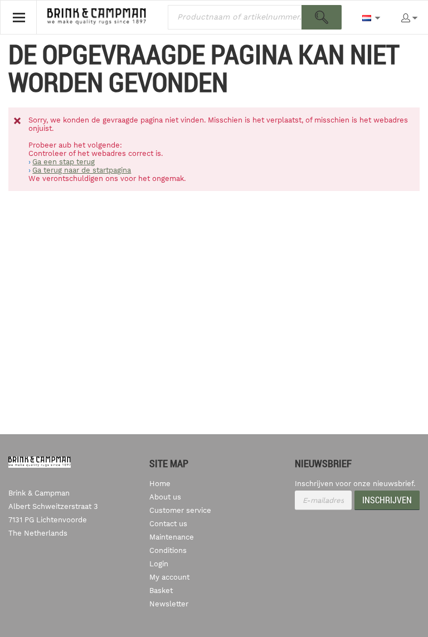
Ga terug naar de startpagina (81, 170)
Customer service (180, 510)
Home (160, 483)
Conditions (168, 550)
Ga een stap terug (63, 162)
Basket (161, 590)
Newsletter (168, 604)
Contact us (168, 524)
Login (158, 564)
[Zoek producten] (321, 17)
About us (165, 497)
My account (169, 577)
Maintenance (171, 537)
